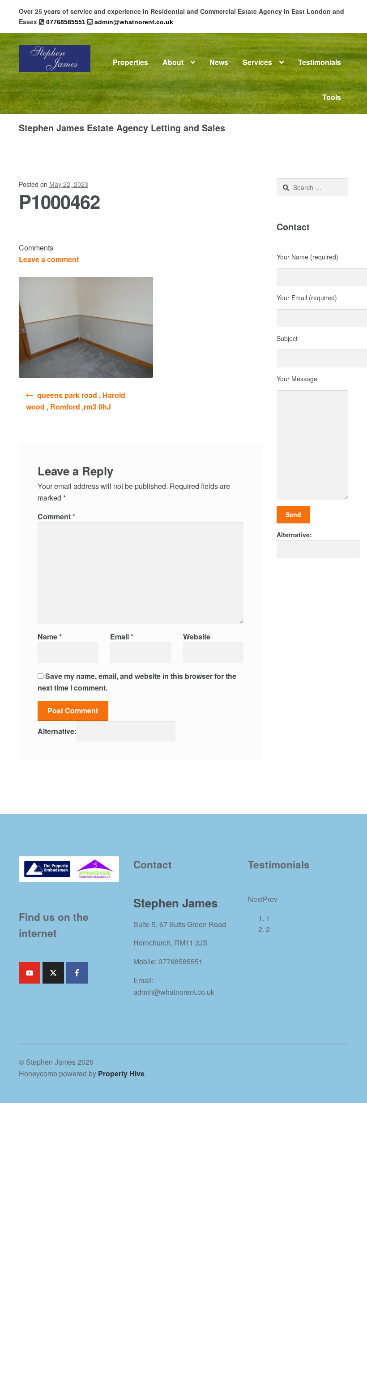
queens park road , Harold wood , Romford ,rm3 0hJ (75, 401)
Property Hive (121, 1073)
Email (121, 636)
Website (196, 636)
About (173, 62)
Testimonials (319, 62)
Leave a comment (49, 259)
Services (257, 62)
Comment (56, 516)
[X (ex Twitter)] (53, 973)
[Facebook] (77, 973)
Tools (331, 97)
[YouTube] (29, 973)
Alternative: (57, 731)
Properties (130, 62)
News (218, 62)
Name (50, 636)
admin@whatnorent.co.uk (133, 22)
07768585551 (65, 22)
